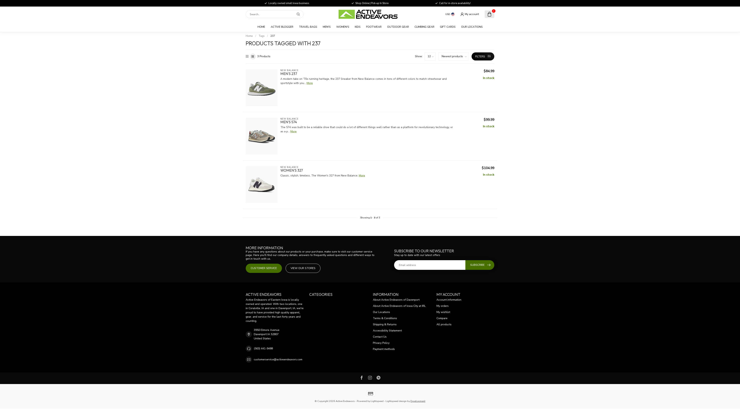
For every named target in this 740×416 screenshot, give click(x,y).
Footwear (374, 27)
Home (261, 27)
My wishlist (443, 312)
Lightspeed (377, 401)
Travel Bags (308, 27)
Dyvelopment (417, 401)
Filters (480, 56)
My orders (442, 306)
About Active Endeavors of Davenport (396, 300)
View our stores (303, 268)
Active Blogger (282, 27)
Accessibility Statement (387, 330)
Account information (448, 300)
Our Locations (472, 27)
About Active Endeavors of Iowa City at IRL (399, 306)
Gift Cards (448, 27)
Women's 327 (291, 170)
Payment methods (384, 349)
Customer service (264, 268)
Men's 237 (288, 74)
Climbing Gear (424, 27)
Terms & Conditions (385, 318)
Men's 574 (288, 122)
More (310, 83)
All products (444, 324)
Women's (342, 27)
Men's (327, 27)
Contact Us (380, 337)
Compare (441, 318)
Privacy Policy (381, 343)
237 (272, 36)
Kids (358, 27)
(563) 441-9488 (263, 348)
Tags (262, 36)
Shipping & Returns (385, 324)
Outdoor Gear (398, 27)
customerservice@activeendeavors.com (278, 359)
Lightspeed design (396, 401)
